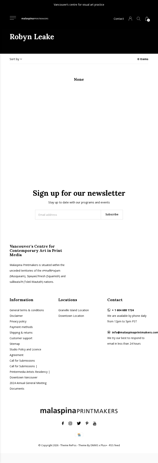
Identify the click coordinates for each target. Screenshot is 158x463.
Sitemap (15, 344)
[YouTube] (94, 423)
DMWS (94, 445)
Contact (119, 18)
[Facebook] (63, 423)
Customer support (21, 338)
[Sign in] (130, 19)
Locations (67, 299)
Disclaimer (16, 316)
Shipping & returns (21, 332)
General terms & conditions (27, 310)
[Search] (138, 19)
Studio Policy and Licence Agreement (25, 352)
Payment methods (21, 327)
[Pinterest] (87, 423)
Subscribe (111, 214)
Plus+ (104, 445)
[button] (13, 18)
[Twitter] (79, 423)
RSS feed (114, 445)
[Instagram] (70, 423)
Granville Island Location (73, 310)
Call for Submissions (22, 360)
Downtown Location (71, 316)
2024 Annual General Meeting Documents (28, 385)
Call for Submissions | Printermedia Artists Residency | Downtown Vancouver (30, 371)
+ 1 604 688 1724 (123, 310)
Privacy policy (18, 321)
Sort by (14, 59)
